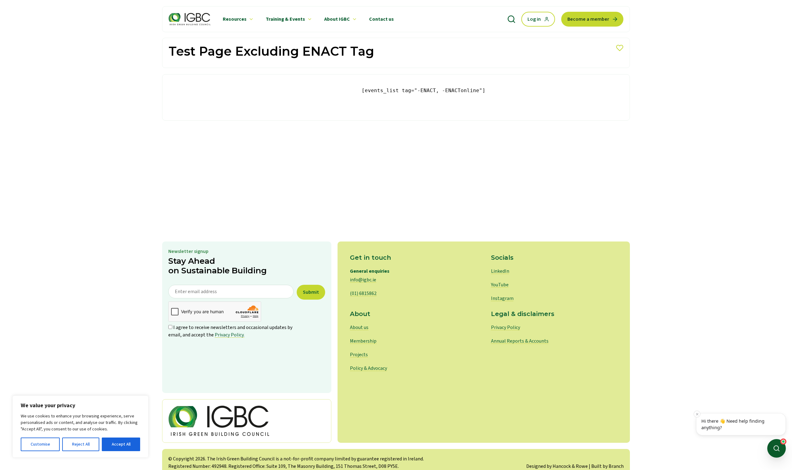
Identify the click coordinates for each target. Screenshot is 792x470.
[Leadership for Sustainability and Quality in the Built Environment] (189, 19)
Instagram (502, 298)
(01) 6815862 (363, 293)
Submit (311, 292)
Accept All (121, 444)
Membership (363, 341)
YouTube (500, 284)
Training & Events (285, 19)
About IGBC (337, 19)
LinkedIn (500, 271)
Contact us (381, 19)
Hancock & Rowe (570, 466)
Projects (359, 354)
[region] (80, 426)
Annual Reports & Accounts (520, 341)
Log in (534, 19)
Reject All (81, 444)
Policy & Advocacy (368, 368)
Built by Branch (607, 466)
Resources (235, 19)
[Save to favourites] (619, 48)
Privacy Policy (505, 327)
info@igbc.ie (363, 279)
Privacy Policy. (229, 334)
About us (359, 327)
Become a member (588, 19)
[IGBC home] (247, 421)
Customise (40, 444)
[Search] (511, 19)
